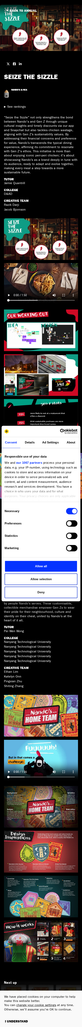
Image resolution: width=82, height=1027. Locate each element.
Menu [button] (71, 9)
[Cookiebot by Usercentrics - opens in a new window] (60, 431)
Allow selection (41, 579)
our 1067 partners (29, 462)
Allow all (41, 566)
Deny (41, 592)
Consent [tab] (11, 442)
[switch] (71, 523)
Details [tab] (30, 442)
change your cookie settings (36, 1005)
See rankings (16, 106)
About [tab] (71, 442)
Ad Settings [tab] (50, 442)
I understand (16, 1021)
